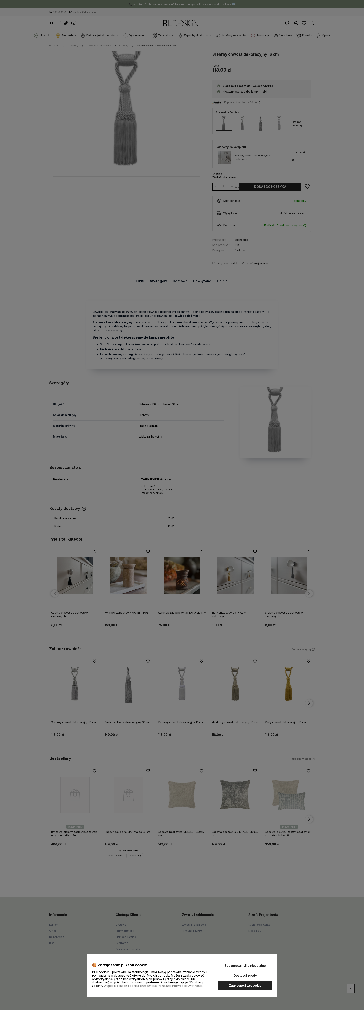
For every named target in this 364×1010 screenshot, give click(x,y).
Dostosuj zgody (245, 975)
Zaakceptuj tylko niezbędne (245, 966)
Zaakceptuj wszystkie (245, 985)
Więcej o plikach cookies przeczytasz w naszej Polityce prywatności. (153, 986)
